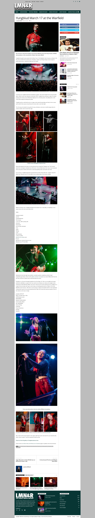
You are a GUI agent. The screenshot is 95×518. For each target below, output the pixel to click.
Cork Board (62, 499)
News (17, 12)
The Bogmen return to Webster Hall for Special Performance (72, 100)
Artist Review (63, 12)
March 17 (26, 446)
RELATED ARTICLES (20, 475)
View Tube (33, 1)
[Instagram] (75, 2)
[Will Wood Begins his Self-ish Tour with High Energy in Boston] (36, 482)
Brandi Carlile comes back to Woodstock (21, 488)
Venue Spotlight (53, 12)
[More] (32, 453)
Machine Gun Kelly (20, 237)
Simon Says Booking (25, 516)
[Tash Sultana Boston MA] (63, 64)
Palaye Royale (31, 446)
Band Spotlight (43, 12)
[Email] (26, 453)
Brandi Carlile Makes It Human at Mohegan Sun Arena (50, 488)
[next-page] (56, 475)
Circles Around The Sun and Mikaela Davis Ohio (48, 460)
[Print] (29, 453)
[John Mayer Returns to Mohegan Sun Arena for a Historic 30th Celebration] (69, 44)
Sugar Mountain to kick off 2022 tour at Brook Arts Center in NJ (25, 460)
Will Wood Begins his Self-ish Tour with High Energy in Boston (36, 488)
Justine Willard (19, 20)
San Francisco (41, 446)
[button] (78, 12)
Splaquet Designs (38, 516)
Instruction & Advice (73, 12)
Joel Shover (62, 55)
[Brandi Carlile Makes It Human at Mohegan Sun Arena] (50, 482)
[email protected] (46, 432)
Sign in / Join (27, 1)
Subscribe (76, 32)
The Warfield (47, 446)
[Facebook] (73, 2)
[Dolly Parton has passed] (63, 88)
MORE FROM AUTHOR (29, 475)
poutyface (36, 446)
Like (77, 24)
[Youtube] (79, 2)
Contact (41, 1)
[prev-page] (55, 475)
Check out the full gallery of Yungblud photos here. (27, 440)
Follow (76, 27)
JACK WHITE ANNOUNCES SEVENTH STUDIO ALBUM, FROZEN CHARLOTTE (72, 70)
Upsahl (51, 446)
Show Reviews (23, 12)
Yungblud (18, 447)
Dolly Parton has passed (72, 86)
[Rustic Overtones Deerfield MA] (41, 510)
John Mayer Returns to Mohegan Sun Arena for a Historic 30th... (69, 53)
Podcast (37, 1)
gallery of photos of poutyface (38, 276)
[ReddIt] (23, 453)
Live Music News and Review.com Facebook (31, 443)
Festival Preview (33, 12)
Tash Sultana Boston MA (72, 62)
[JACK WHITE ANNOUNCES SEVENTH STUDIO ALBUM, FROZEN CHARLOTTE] (63, 70)
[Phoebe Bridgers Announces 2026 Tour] (63, 77)
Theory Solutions (49, 516)
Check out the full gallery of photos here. (36, 163)
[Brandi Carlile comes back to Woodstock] (22, 482)
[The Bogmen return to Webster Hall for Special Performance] (63, 101)
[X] (77, 2)
